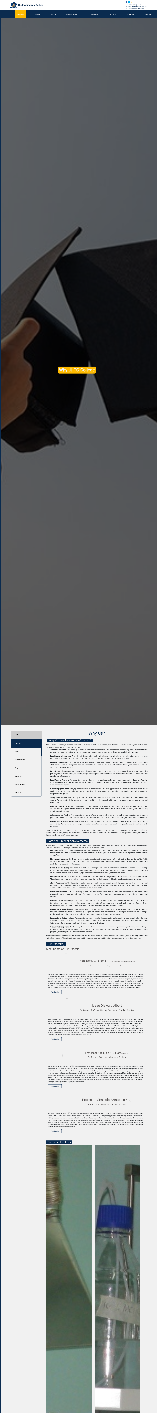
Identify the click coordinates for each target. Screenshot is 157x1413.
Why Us (17, 752)
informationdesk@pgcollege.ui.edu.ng (135, 8)
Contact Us (130, 14)
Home (17, 735)
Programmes (19, 768)
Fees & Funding (20, 784)
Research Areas (20, 760)
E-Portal (38, 14)
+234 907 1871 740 (131, 5)
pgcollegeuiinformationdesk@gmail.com (136, 6)
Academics (20, 14)
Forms (53, 14)
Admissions (18, 776)
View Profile (55, 992)
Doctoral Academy (72, 14)
